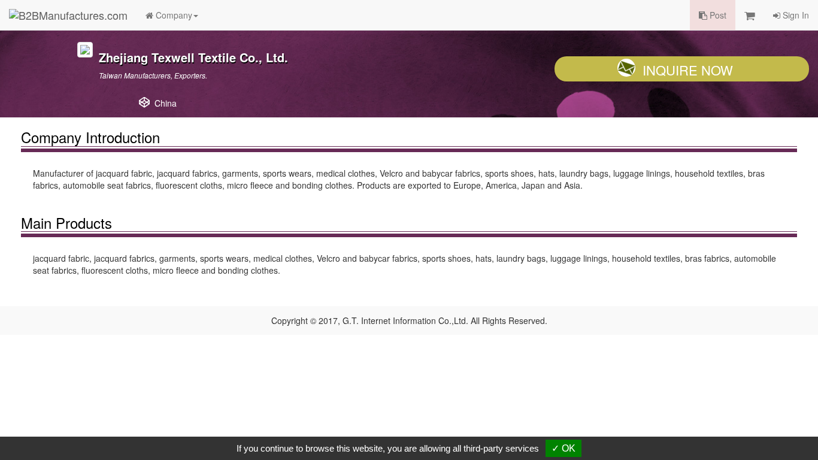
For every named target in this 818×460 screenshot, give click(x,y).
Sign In (794, 15)
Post (716, 15)
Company (172, 15)
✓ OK (563, 448)
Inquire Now (688, 69)
